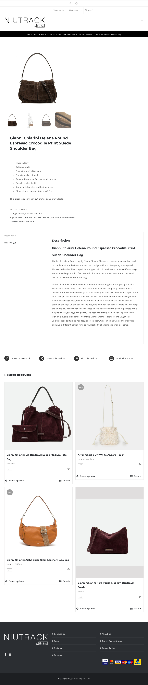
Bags (23, 213)
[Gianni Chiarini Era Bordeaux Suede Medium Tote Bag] (38, 416)
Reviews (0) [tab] (10, 242)
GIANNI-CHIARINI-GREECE (22, 221)
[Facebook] (5, 654)
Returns (58, 655)
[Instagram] (10, 654)
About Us (106, 634)
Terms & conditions (112, 641)
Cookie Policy (108, 648)
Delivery (58, 648)
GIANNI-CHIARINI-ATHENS (63, 217)
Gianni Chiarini (34, 213)
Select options (16, 481)
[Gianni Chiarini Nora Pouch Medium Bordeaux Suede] (110, 532)
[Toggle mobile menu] (142, 19)
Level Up (86, 679)
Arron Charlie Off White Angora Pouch (101, 455)
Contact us (59, 634)
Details (66, 481)
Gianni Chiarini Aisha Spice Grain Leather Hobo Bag (38, 560)
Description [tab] (10, 235)
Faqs (56, 641)
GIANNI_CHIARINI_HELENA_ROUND (32, 217)
